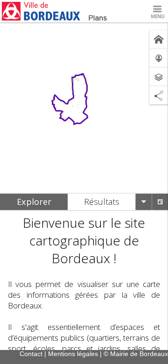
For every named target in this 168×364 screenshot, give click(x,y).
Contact (31, 353)
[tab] (34, 202)
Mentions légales (73, 353)
